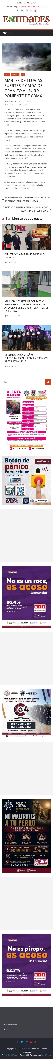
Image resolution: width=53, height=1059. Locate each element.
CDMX (7, 75)
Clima (8, 105)
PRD (23, 75)
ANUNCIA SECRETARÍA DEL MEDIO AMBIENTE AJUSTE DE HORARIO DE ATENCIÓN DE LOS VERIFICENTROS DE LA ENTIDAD (26, 306)
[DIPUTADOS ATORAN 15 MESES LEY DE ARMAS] (26, 226)
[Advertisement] (26, 535)
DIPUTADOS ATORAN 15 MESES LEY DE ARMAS (24, 256)
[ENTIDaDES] (5, 33)
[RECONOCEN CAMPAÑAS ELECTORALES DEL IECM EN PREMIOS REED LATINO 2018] (26, 326)
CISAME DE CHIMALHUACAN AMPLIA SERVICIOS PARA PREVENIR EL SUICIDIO (25, 209)
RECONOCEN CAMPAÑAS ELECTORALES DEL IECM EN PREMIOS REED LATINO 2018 (26, 358)
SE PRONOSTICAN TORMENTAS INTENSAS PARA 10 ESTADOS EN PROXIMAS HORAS (27, 199)
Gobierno (15, 75)
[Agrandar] (48, 392)
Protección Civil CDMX (19, 105)
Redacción (9, 101)
